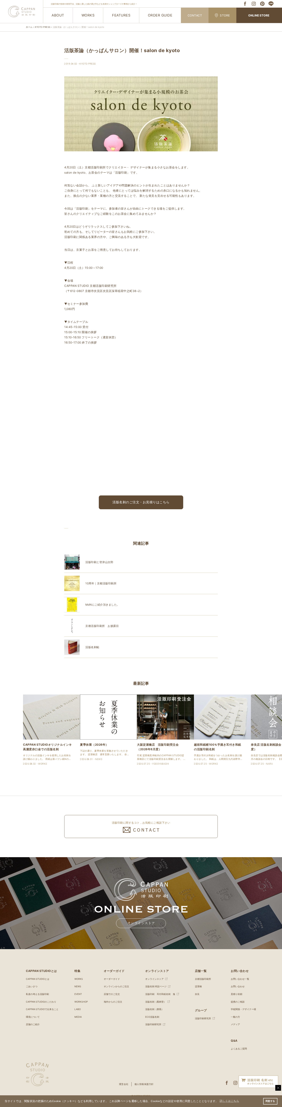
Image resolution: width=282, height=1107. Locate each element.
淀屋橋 (198, 986)
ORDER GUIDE (160, 15)
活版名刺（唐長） (154, 1009)
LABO (77, 1009)
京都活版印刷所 (203, 978)
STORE (225, 15)
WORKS (88, 15)
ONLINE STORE (258, 15)
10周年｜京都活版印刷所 (100, 583)
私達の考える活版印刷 (37, 994)
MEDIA (78, 1016)
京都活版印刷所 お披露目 (102, 625)
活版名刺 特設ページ (156, 986)
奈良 (197, 994)
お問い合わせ (238, 986)
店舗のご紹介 (33, 1024)
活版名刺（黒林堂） (155, 1001)
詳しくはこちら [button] (229, 1101)
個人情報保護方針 (144, 1084)
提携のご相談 (238, 1001)
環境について (33, 1016)
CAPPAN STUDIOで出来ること (42, 1009)
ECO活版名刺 (152, 1016)
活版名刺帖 (92, 647)
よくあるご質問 (239, 1048)
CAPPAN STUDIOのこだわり (41, 1001)
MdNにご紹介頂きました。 (102, 604)
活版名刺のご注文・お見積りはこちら (141, 502)
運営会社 (124, 1084)
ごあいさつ (31, 986)
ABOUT (58, 15)
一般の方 (235, 1016)
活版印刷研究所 (153, 1024)
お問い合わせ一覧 (240, 978)
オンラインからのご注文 (116, 986)
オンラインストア (141, 923)
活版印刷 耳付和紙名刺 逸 (160, 994)
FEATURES (121, 15)
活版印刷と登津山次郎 (99, 562)
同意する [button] (270, 1101)
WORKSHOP (81, 1001)
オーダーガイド (112, 978)
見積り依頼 (236, 994)
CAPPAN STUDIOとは (37, 978)
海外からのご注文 (113, 1001)
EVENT (78, 994)
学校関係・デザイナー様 (243, 1009)
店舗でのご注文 (112, 994)
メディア (235, 1024)
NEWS (77, 986)
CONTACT (195, 15)
